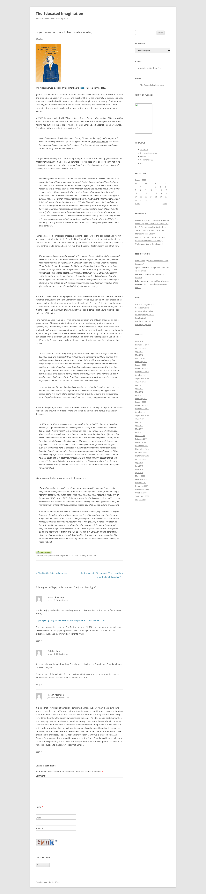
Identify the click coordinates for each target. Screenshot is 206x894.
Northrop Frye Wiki (143, 324)
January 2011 (140, 442)
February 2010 (141, 479)
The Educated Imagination (59, 13)
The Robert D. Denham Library (153, 85)
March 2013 (140, 358)
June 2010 (139, 466)
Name (39, 807)
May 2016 (139, 341)
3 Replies (39, 39)
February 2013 (141, 361)
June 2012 (139, 388)
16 (146, 193)
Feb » (165, 203)
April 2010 (139, 472)
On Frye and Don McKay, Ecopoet (149, 244)
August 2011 (140, 418)
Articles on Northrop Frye (150, 68)
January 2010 (140, 482)
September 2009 (142, 496)
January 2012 (140, 402)
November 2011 (142, 408)
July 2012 (139, 385)
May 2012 (139, 392)
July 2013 (139, 351)
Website (39, 828)
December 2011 (141, 405)
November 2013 (142, 345)
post (81, 87)
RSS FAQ (143, 163)
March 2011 (140, 435)
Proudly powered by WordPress (48, 882)
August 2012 (140, 382)
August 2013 (140, 348)
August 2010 (140, 459)
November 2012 (142, 371)
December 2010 (141, 445)
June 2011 (139, 425)
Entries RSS (145, 156)
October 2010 (140, 452)
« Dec (137, 203)
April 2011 (139, 432)
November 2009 (142, 489)
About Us (144, 149)
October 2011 (140, 412)
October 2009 (140, 492)
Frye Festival (140, 318)
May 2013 (139, 355)
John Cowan (140, 260)
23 (146, 197)
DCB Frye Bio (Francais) (144, 314)
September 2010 (142, 455)
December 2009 (141, 486)
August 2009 (140, 499)
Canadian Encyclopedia (144, 304)
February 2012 (141, 398)
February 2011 (141, 439)
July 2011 (139, 422)
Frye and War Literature (159, 281)
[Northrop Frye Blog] (143, 133)
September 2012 (142, 378)
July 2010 (139, 462)
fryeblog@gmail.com (148, 153)
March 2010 (140, 476)
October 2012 (140, 375)
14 (136, 193)
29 (141, 200)
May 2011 (139, 429)
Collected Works (142, 308)
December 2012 (141, 368)
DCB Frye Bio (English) (144, 311)
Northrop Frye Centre (144, 321)
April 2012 (139, 395)
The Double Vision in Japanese (51, 573)
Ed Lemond (91, 555)
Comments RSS (146, 160)
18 (156, 193)
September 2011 (142, 415)
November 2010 (142, 449)
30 (146, 200)
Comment (41, 775)
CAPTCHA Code (43, 857)
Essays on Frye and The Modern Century (152, 220)
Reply (38, 640)
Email (39, 817)
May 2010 (139, 469)
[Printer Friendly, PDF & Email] (43, 552)
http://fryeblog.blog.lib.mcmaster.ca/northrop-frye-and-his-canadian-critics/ (71, 620)
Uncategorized (62, 555)
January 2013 (140, 365)
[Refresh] (56, 841)
